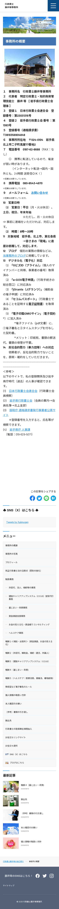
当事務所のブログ (14, 255)
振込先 (24, 799)
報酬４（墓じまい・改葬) (32, 785)
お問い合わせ (39, 192)
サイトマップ (8, 885)
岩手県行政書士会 (21, 400)
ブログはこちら (17, 762)
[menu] (53, 5)
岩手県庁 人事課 (20, 429)
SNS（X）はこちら (18, 754)
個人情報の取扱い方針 (31, 841)
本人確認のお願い (29, 827)
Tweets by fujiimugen (17, 522)
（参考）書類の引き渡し (32, 813)
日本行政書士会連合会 (23, 391)
